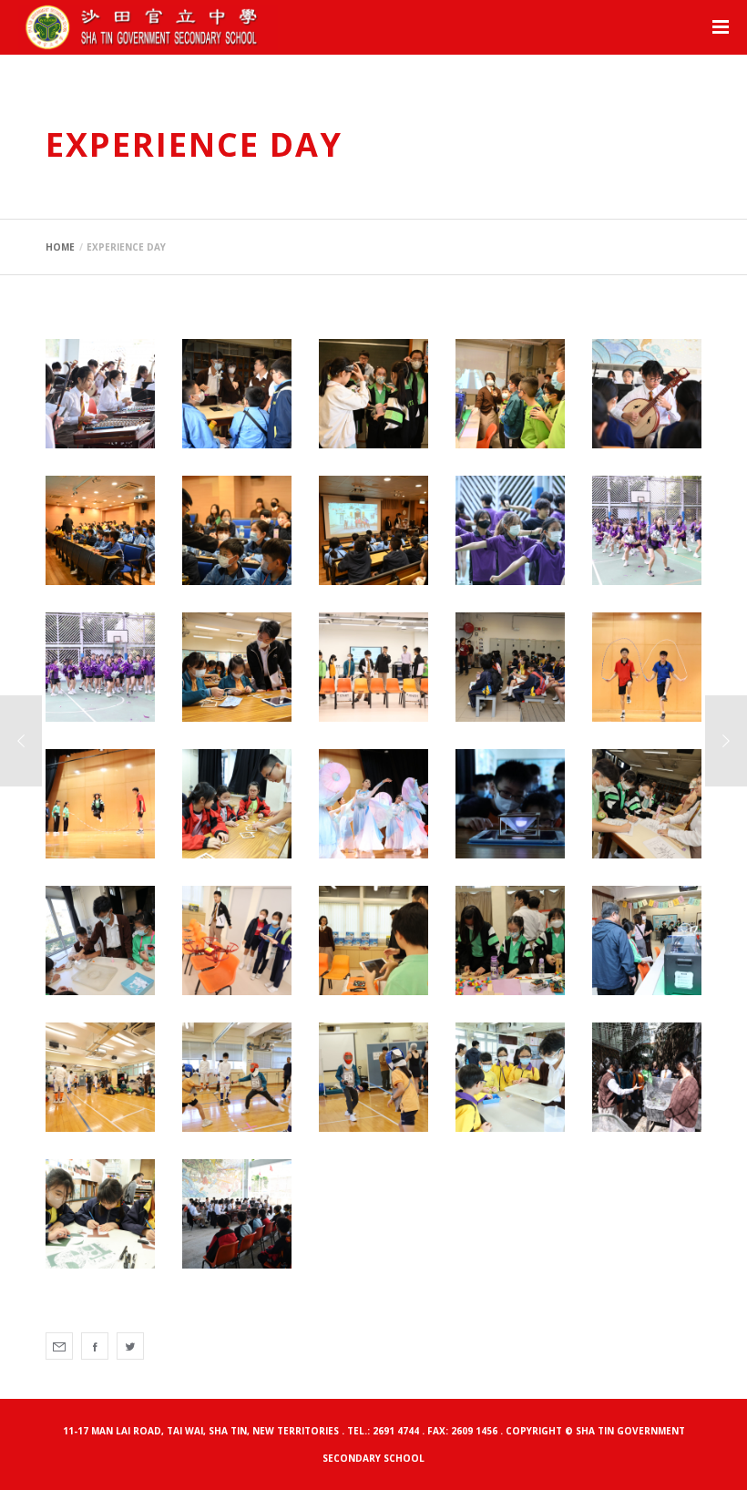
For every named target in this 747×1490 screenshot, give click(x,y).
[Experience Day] (59, 1346)
